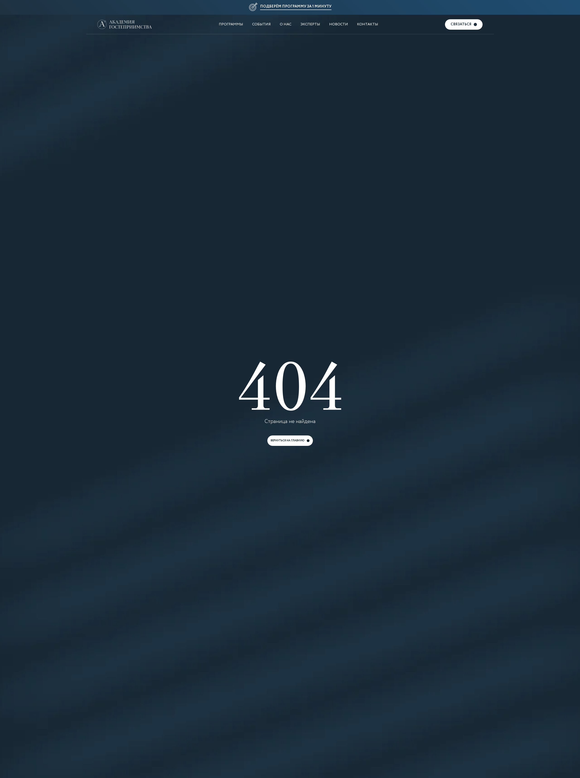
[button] (290, 7)
